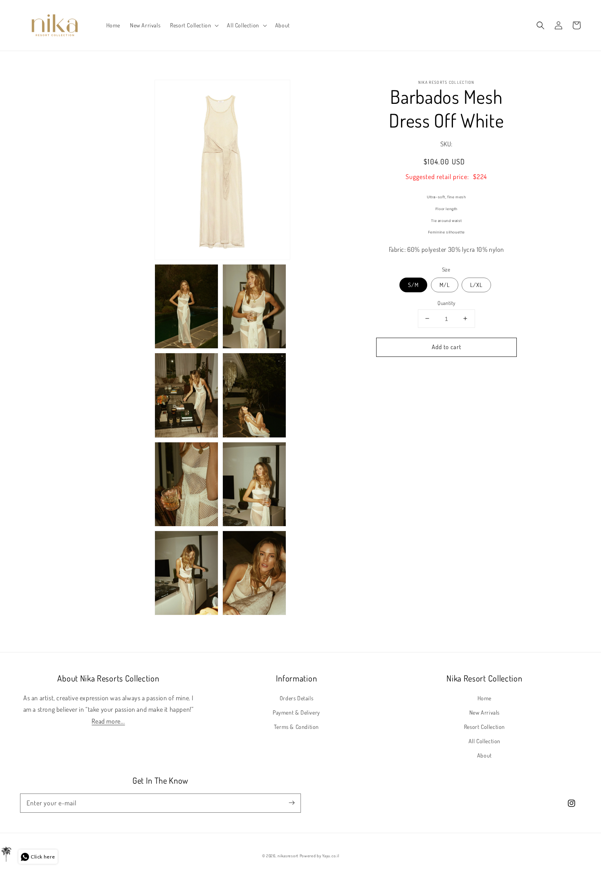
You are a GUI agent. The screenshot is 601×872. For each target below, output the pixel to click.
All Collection (484, 741)
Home (484, 698)
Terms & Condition (296, 726)
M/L (445, 284)
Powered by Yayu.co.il (319, 855)
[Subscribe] (291, 803)
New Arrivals (484, 712)
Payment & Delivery (296, 712)
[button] (193, 25)
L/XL (476, 284)
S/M (413, 284)
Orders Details (296, 698)
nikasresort (288, 855)
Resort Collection (484, 726)
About (484, 755)
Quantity (446, 302)
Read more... (108, 721)
